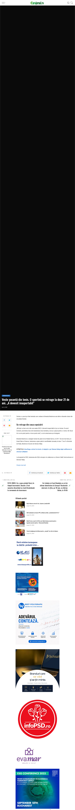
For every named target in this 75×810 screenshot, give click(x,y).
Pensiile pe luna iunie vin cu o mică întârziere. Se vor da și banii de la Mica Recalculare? (7, 450)
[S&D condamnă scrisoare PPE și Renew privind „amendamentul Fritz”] (20, 514)
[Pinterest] (4, 425)
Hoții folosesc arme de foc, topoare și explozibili (38, 503)
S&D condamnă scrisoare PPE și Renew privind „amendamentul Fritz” (43, 513)
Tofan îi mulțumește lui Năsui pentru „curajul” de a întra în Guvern (42, 531)
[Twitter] (9, 420)
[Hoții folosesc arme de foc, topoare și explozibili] (20, 504)
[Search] (71, 3)
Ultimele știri (6, 395)
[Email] (9, 425)
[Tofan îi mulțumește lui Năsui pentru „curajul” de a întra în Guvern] (20, 532)
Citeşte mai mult (21, 465)
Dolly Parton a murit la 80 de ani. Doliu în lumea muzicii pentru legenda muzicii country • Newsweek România (41, 522)
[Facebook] (4, 420)
